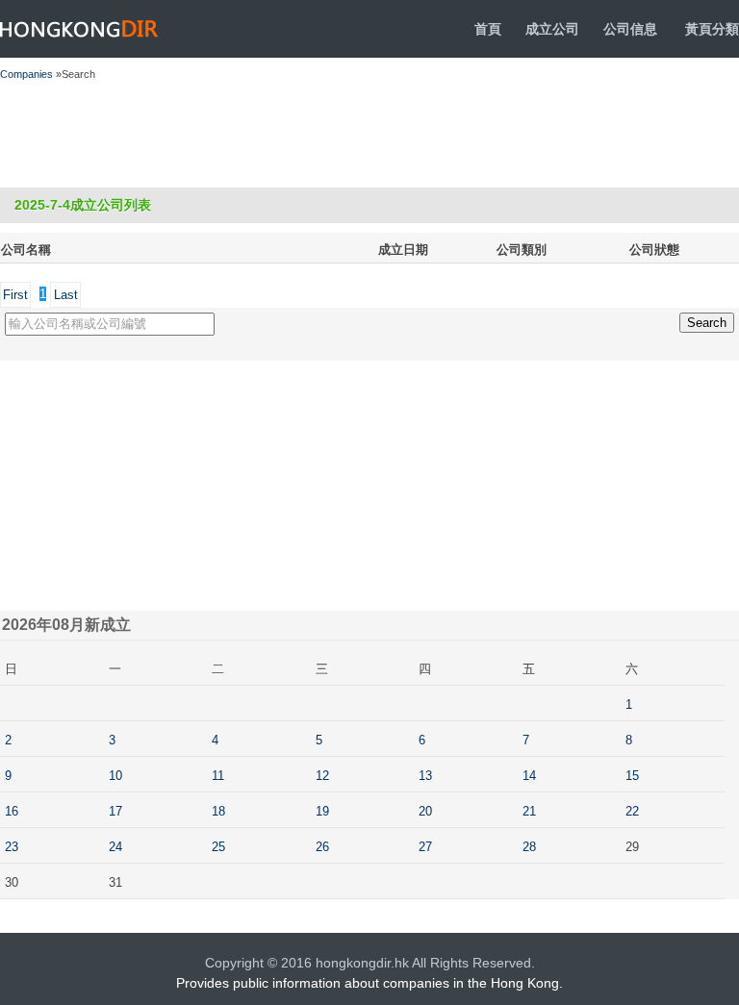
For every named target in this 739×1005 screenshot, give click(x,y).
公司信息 (630, 29)
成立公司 (552, 29)
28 (529, 847)
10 (115, 775)
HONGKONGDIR (79, 29)
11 (218, 775)
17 (115, 811)
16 (11, 811)
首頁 (487, 29)
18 (218, 811)
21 (529, 811)
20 (425, 811)
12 (322, 775)
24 (115, 847)
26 (322, 847)
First (15, 295)
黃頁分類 (712, 29)
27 (425, 847)
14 (529, 775)
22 (632, 811)
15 (632, 775)
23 (11, 847)
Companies (26, 74)
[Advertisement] (349, 134)
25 (218, 847)
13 (425, 775)
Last (66, 295)
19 (322, 811)
